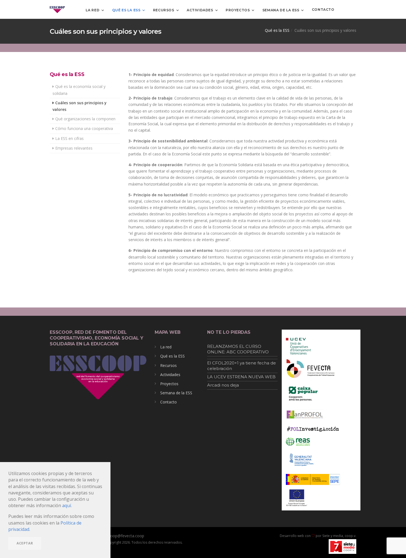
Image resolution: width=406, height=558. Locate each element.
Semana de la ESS (280, 10)
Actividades (200, 10)
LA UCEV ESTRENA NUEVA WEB (241, 376)
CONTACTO (323, 9)
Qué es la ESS (126, 10)
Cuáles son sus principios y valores (79, 106)
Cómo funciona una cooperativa (84, 128)
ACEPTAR (25, 543)
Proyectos (238, 10)
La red (93, 10)
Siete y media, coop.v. (339, 535)
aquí (66, 505)
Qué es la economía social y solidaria (79, 90)
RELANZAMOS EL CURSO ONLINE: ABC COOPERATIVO (238, 349)
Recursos (163, 10)
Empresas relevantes (74, 148)
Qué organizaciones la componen (85, 118)
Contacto (168, 402)
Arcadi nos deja (223, 385)
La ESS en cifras (69, 138)
